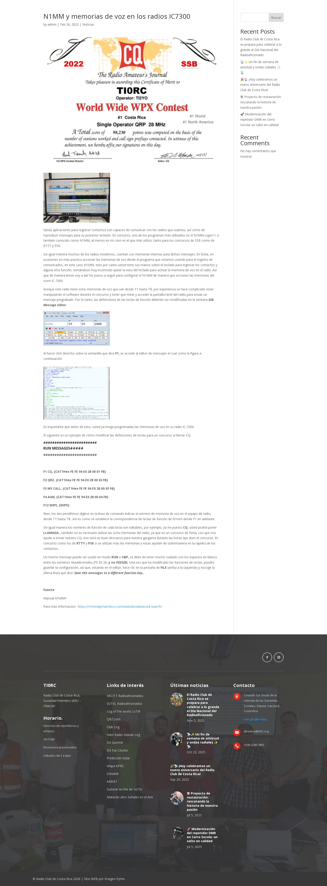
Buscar (276, 17)
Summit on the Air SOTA (124, 789)
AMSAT (112, 781)
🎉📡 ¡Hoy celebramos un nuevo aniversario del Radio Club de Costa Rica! (260, 84)
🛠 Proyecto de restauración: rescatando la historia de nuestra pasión (260, 102)
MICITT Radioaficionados (125, 696)
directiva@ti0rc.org (256, 731)
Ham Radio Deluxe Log (123, 735)
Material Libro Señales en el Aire (130, 797)
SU (109, 703)
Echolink (113, 774)
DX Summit (115, 742)
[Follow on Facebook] (267, 657)
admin (52, 24)
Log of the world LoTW (123, 711)
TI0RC (49, 685)
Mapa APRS (115, 766)
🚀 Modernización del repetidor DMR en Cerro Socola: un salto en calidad (259, 119)
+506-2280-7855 (254, 745)
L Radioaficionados (128, 703)
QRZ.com (113, 719)
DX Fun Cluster (117, 750)
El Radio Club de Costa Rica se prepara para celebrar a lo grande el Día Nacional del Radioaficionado (203, 705)
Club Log (113, 727)
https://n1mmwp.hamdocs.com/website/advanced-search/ (120, 606)
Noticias (88, 24)
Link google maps (255, 719)
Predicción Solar (118, 758)
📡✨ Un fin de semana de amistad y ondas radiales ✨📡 (260, 67)
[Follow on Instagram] (279, 657)
